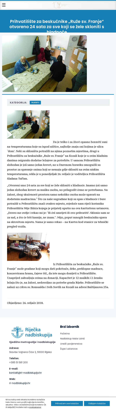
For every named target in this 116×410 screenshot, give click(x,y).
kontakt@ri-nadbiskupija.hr (25, 372)
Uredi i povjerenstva (71, 343)
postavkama (35, 407)
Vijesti (35, 102)
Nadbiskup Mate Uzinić (72, 338)
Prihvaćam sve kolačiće (67, 403)
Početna (65, 333)
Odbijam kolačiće (97, 403)
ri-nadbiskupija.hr (19, 383)
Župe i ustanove (69, 348)
